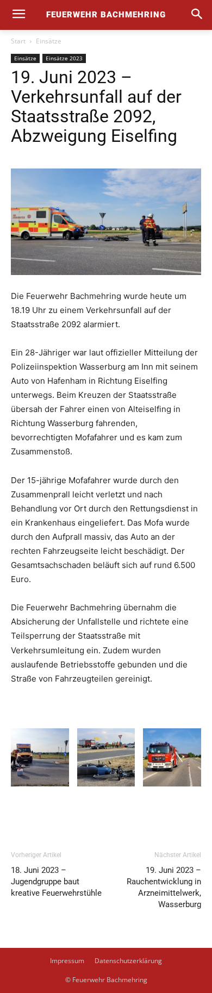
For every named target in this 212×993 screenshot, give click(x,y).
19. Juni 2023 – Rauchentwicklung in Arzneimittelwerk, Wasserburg (164, 887)
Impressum (67, 960)
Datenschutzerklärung (128, 960)
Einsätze (48, 41)
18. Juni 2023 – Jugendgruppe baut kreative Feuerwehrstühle (56, 881)
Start (18, 41)
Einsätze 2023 (64, 58)
